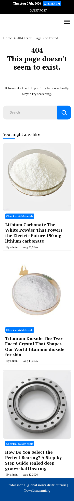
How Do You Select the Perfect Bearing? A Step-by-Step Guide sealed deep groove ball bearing (34, 460)
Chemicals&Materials (19, 216)
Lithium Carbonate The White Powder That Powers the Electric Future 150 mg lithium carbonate (33, 233)
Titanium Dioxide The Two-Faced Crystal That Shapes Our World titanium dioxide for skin (34, 346)
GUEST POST (38, 10)
